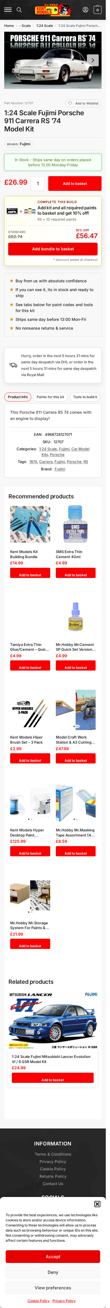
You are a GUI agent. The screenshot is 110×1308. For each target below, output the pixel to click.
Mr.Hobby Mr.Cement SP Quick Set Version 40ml (75, 647)
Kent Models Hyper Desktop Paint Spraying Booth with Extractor (28, 833)
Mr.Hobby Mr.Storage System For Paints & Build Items (29, 926)
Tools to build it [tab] (85, 397)
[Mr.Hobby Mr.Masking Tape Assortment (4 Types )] (76, 802)
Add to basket (75, 183)
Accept (53, 1256)
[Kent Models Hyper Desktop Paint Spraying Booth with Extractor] (30, 802)
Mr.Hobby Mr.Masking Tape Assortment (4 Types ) (75, 833)
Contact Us (53, 1183)
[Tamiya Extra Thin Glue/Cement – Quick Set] (30, 617)
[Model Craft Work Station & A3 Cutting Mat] (76, 709)
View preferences (53, 1287)
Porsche (57, 454)
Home (9, 26)
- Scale (25, 26)
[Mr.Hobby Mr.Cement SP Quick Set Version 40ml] (76, 617)
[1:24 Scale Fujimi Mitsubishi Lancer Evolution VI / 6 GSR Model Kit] (53, 1020)
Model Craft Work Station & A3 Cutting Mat (73, 740)
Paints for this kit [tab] (50, 397)
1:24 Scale (44, 26)
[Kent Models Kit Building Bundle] (30, 524)
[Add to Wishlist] (40, 511)
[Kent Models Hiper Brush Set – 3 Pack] (30, 709)
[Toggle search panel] (19, 10)
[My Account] (85, 10)
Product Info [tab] (18, 397)
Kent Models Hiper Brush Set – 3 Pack (26, 739)
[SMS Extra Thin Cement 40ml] (76, 524)
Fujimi (64, 449)
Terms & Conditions (53, 1154)
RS (85, 461)
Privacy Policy (64, 1301)
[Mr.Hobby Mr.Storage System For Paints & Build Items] (30, 895)
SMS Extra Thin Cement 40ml (69, 554)
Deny (53, 1272)
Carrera (45, 461)
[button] (97, 1204)
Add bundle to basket (53, 248)
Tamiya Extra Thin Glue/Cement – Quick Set (29, 647)
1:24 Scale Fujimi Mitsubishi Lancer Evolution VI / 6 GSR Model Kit (51, 1059)
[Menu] (8, 10)
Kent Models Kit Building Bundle (24, 554)
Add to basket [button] (30, 575)
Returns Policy (53, 1176)
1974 (33, 461)
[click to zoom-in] (53, 60)
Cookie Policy (39, 1301)
